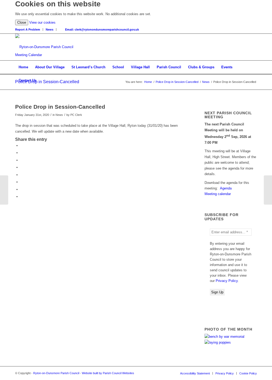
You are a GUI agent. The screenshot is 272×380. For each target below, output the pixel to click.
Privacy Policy (227, 281)
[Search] (60, 29)
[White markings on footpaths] (4, 190)
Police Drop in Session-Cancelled (47, 81)
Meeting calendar (218, 194)
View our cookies (42, 22)
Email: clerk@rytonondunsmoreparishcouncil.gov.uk (102, 29)
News (49, 29)
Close (21, 22)
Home (148, 81)
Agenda (226, 188)
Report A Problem (27, 29)
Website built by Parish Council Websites (108, 373)
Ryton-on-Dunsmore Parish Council (56, 373)
